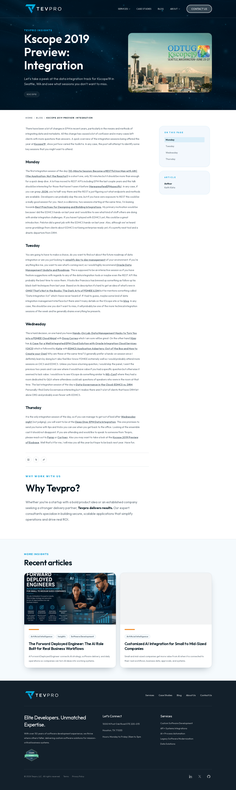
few (103, 186)
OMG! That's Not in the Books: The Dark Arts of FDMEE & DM (62, 290)
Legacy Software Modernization (176, 738)
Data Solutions (167, 743)
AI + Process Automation (172, 733)
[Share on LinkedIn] (28, 460)
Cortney (62, 437)
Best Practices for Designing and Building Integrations (68, 207)
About (174, 8)
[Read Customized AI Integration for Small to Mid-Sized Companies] (166, 620)
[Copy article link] (44, 460)
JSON (44, 191)
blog (126, 301)
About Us (191, 695)
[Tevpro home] (43, 8)
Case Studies (143, 8)
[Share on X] (36, 460)
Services (123, 8)
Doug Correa (70, 338)
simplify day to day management (85, 259)
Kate (59, 348)
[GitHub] (208, 776)
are (98, 186)
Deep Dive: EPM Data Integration (95, 421)
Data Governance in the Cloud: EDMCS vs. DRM (104, 384)
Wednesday (172, 152)
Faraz (50, 437)
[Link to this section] (23, 162)
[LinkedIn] (191, 776)
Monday (170, 139)
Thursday (170, 159)
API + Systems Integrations (173, 728)
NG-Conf (111, 374)
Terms (66, 776)
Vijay (133, 338)
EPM (108, 186)
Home (29, 118)
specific (116, 186)
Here (93, 186)
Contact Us (199, 8)
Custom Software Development (176, 723)
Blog (161, 8)
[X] (200, 776)
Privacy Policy (78, 776)
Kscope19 (40, 144)
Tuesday (170, 146)
